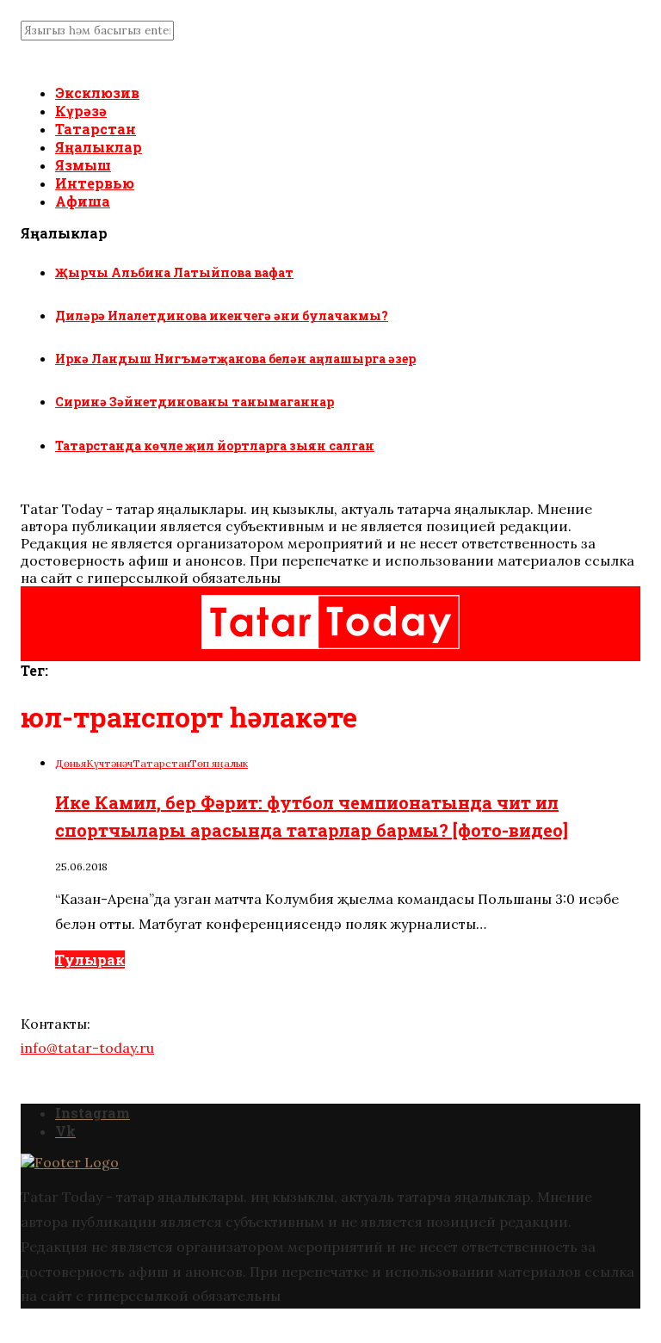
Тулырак (90, 959)
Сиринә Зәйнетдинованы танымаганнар (194, 401)
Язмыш (83, 165)
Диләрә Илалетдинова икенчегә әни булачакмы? (221, 315)
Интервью (94, 183)
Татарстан (95, 129)
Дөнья (70, 763)
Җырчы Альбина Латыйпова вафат (174, 272)
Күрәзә (81, 111)
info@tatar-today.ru (87, 1047)
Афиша (82, 201)
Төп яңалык (218, 763)
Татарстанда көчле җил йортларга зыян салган (214, 445)
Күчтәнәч (109, 763)
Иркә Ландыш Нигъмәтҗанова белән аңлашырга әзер (235, 358)
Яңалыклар (98, 147)
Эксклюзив (97, 93)
